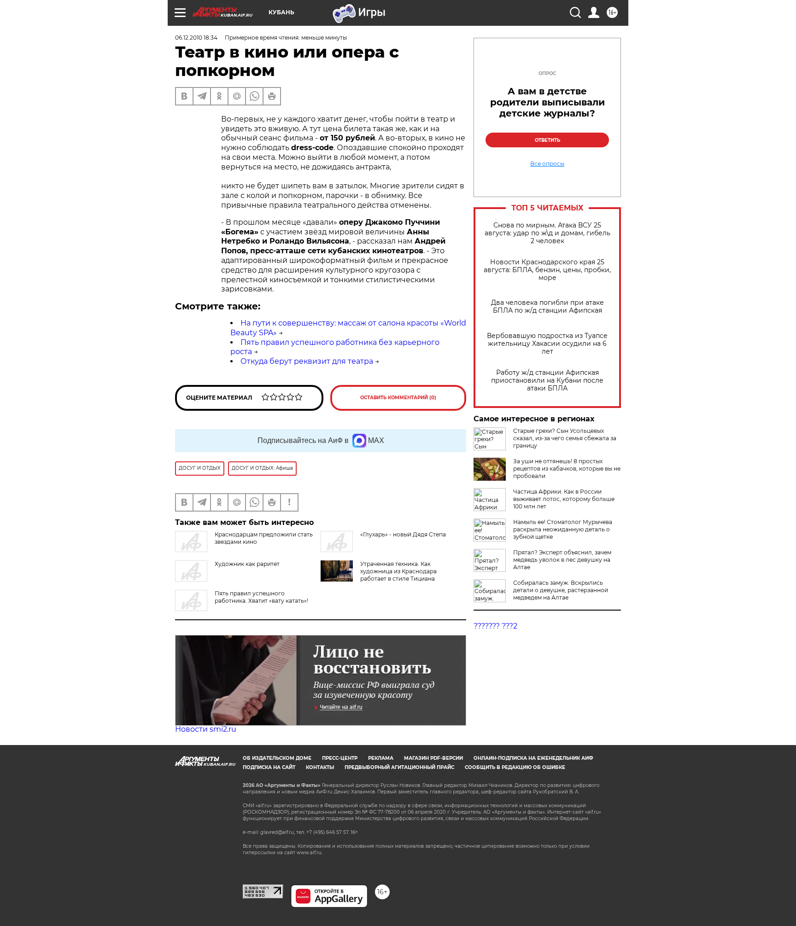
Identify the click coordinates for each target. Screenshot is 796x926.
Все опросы (547, 164)
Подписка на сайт (269, 767)
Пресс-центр (339, 758)
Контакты (320, 767)
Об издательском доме (277, 758)
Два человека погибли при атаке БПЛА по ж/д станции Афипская (547, 306)
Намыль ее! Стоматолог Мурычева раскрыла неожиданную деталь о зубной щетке (562, 529)
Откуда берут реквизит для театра (306, 361)
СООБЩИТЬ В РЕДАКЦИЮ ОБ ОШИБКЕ (515, 767)
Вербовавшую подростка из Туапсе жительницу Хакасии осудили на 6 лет (547, 343)
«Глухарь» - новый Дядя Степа (403, 534)
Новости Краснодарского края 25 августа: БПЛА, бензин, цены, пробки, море (547, 270)
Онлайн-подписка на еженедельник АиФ (533, 758)
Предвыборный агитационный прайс (399, 767)
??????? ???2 (495, 626)
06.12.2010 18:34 (196, 37)
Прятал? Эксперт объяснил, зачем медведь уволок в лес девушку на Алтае (562, 560)
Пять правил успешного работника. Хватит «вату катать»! (261, 597)
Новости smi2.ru (205, 729)
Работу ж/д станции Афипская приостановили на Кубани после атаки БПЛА (547, 380)
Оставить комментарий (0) (398, 398)
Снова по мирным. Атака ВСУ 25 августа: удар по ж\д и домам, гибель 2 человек (547, 233)
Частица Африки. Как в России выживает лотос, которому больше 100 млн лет (564, 499)
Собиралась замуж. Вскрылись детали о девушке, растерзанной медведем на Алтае (560, 590)
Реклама (380, 758)
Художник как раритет (247, 563)
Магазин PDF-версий (433, 758)
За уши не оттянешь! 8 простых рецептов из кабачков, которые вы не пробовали (566, 468)
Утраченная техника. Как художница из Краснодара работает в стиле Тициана (398, 571)
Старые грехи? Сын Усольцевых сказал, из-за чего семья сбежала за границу (564, 438)
